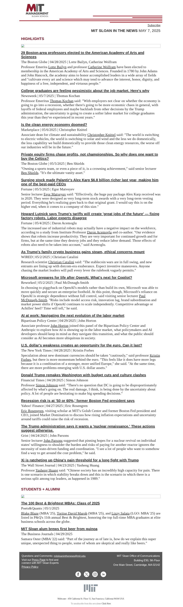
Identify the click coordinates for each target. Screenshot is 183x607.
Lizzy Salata (121, 513)
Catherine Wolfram (102, 67)
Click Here (106, 603)
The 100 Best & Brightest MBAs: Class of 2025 (60, 503)
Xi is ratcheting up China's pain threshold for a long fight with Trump (80, 460)
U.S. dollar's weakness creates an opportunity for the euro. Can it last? (81, 345)
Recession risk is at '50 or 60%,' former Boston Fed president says (78, 401)
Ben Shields (29, 173)
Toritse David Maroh (72, 513)
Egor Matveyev (55, 194)
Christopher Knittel (101, 135)
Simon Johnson (47, 385)
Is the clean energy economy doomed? (54, 125)
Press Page (39, 559)
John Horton (59, 326)
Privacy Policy (30, 566)
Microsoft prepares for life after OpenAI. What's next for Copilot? (76, 277)
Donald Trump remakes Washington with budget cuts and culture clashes (83, 375)
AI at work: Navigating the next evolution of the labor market (72, 315)
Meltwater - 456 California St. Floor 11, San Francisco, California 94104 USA (91, 598)
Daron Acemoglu (99, 232)
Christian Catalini (61, 262)
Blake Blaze (30, 513)
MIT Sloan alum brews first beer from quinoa (59, 529)
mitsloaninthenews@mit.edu (70, 555)
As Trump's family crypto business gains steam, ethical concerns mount (83, 252)
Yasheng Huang (47, 470)
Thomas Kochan (61, 101)
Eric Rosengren (32, 411)
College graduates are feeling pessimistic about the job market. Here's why (85, 91)
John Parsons (53, 440)
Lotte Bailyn (57, 67)
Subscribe (154, 25)
